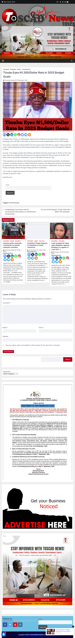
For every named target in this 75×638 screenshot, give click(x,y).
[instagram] (63, 2)
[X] (8, 134)
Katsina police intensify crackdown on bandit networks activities (12, 245)
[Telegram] (26, 134)
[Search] (71, 60)
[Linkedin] (72, 2)
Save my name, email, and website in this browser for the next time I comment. (33, 345)
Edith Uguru (56, 252)
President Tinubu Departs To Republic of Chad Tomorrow (37, 245)
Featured (6, 69)
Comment (7, 303)
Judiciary (62, 241)
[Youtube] (67, 2)
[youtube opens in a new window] (15, 624)
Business (13, 69)
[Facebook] (60, 2)
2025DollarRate (14, 203)
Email (7, 185)
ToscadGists (26, 69)
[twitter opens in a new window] (10, 624)
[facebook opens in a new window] (5, 624)
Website (5, 336)
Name (5, 327)
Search (67, 359)
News (19, 69)
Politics (41, 241)
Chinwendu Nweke (10, 80)
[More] (29, 134)
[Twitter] (65, 2)
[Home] (70, 2)
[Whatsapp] (15, 134)
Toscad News (32, 250)
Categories (6, 371)
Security (18, 241)
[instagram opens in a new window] (20, 624)
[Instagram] (18, 134)
